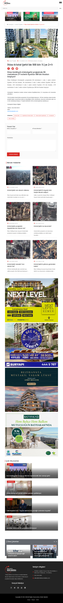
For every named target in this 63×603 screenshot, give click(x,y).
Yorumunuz (10, 137)
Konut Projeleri (19, 24)
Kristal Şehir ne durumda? (42, 226)
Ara (60, 8)
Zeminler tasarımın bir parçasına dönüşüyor (22, 528)
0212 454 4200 (38, 575)
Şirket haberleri (40, 546)
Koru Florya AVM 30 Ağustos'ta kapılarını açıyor (13, 16)
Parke (9, 516)
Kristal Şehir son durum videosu (18, 190)
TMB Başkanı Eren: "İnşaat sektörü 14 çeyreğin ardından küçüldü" (29, 511)
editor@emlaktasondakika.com (42, 578)
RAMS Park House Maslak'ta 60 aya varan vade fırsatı (30, 16)
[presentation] (54, 541)
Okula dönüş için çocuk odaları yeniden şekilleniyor (24, 493)
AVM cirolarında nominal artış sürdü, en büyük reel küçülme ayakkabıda (49, 16)
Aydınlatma (11, 481)
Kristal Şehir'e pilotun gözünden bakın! (44, 265)
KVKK (37, 599)
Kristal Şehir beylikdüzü (41, 115)
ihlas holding (11, 118)
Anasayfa (10, 24)
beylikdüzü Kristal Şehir (27, 115)
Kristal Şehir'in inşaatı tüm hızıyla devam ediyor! (43, 191)
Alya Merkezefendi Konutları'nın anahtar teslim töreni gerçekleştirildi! (17, 554)
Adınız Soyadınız (12, 128)
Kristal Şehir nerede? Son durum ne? (15, 265)
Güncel (10, 464)
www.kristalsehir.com (12, 111)
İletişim (33, 599)
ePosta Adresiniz (37, 128)
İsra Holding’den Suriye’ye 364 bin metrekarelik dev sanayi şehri (28, 476)
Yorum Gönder (13, 154)
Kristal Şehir (17, 115)
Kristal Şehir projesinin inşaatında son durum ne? (16, 227)
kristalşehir (51, 115)
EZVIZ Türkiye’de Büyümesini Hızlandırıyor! (43, 555)
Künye (28, 599)
